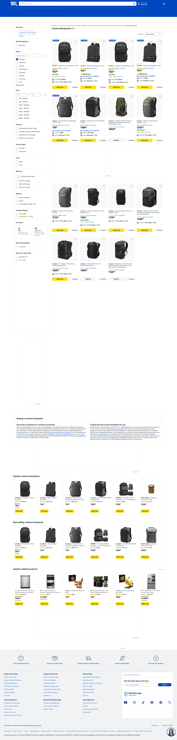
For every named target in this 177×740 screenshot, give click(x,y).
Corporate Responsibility (90, 709)
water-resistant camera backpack (60, 432)
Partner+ (85, 695)
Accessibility (7, 731)
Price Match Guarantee (11, 686)
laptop (151, 432)
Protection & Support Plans (52, 689)
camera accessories (116, 429)
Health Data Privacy (58, 731)
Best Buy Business (88, 692)
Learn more (133, 695)
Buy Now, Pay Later (10, 712)
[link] (21, 502)
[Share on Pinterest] (160, 702)
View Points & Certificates (51, 706)
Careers (85, 706)
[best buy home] (14, 4)
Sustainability (87, 712)
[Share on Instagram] (134, 702)
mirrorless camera (67, 434)
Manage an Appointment (51, 686)
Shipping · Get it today (27, 34)
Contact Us (47, 695)
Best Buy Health (87, 686)
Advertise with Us (88, 680)
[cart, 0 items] (164, 3)
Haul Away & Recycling (50, 692)
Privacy (26, 731)
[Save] (75, 41)
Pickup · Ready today (26, 31)
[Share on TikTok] (143, 702)
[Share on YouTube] (125, 702)
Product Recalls (9, 689)
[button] (65, 76)
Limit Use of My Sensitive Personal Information (102, 731)
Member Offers (48, 709)
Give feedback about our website (31, 725)
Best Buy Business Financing (12, 715)
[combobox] (153, 34)
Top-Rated (22, 214)
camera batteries (80, 436)
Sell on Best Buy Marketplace (91, 677)
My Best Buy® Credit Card (12, 703)
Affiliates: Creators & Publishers (92, 683)
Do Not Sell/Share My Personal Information (76, 731)
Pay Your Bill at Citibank (11, 706)
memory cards (120, 436)
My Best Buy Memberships (52, 703)
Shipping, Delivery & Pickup (12, 680)
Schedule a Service (49, 683)
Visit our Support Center (51, 677)
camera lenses (30, 434)
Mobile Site (154, 725)
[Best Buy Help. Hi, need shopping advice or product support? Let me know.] (171, 732)
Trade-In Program (9, 692)
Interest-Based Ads (35, 731)
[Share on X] (169, 702)
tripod (145, 437)
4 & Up (30, 216)
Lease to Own (8, 709)
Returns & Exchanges (10, 683)
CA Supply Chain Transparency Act (143, 731)
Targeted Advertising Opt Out (124, 731)
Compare (75, 87)
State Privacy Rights (46, 731)
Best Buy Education (89, 689)
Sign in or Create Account (132, 675)
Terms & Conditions (17, 731)
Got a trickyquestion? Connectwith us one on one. (157, 732)
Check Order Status (10, 677)
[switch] (18, 176)
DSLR (58, 434)
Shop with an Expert (50, 680)
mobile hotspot (103, 434)
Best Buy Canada (168, 725)
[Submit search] (134, 4)
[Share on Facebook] (152, 702)
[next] (162, 497)
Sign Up (164, 684)
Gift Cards (7, 695)
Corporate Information (90, 703)
